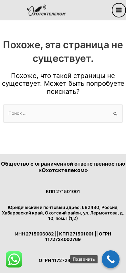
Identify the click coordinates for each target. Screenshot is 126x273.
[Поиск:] (63, 113)
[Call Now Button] (111, 259)
